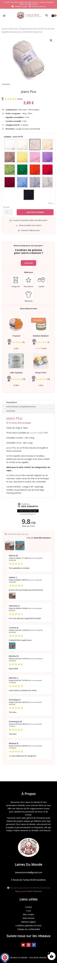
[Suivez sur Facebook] (34, 945)
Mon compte (28, 914)
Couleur (7, 136)
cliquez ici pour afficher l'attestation (28, 891)
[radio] (9, 144)
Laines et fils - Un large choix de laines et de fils (25, 29)
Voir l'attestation (27, 511)
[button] (51, 40)
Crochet (32, 432)
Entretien (10, 411)
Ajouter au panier (35, 212)
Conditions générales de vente (28, 925)
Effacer (51, 203)
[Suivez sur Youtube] (23, 945)
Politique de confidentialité (28, 929)
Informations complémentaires (21, 406)
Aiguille (41, 432)
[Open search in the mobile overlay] (46, 15)
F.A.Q (28, 910)
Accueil (4, 29)
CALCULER (28, 263)
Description (11, 402)
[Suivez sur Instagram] (28, 945)
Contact (28, 907)
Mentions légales (28, 922)
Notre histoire (28, 918)
